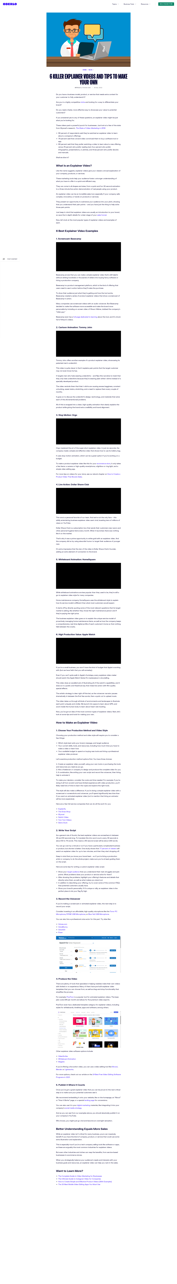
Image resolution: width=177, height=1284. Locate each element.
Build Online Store (166, 4)
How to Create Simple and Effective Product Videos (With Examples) (85, 1182)
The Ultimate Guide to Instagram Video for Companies (79, 1179)
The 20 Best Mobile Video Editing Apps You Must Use (79, 1184)
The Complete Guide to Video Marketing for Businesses (80, 1176)
